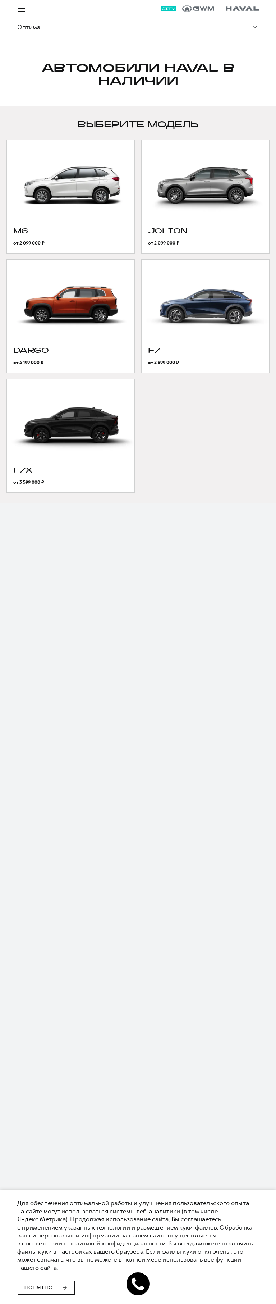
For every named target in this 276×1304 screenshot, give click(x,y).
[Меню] (21, 8)
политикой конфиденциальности (117, 1243)
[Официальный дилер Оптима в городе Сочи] (220, 8)
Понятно (38, 1288)
